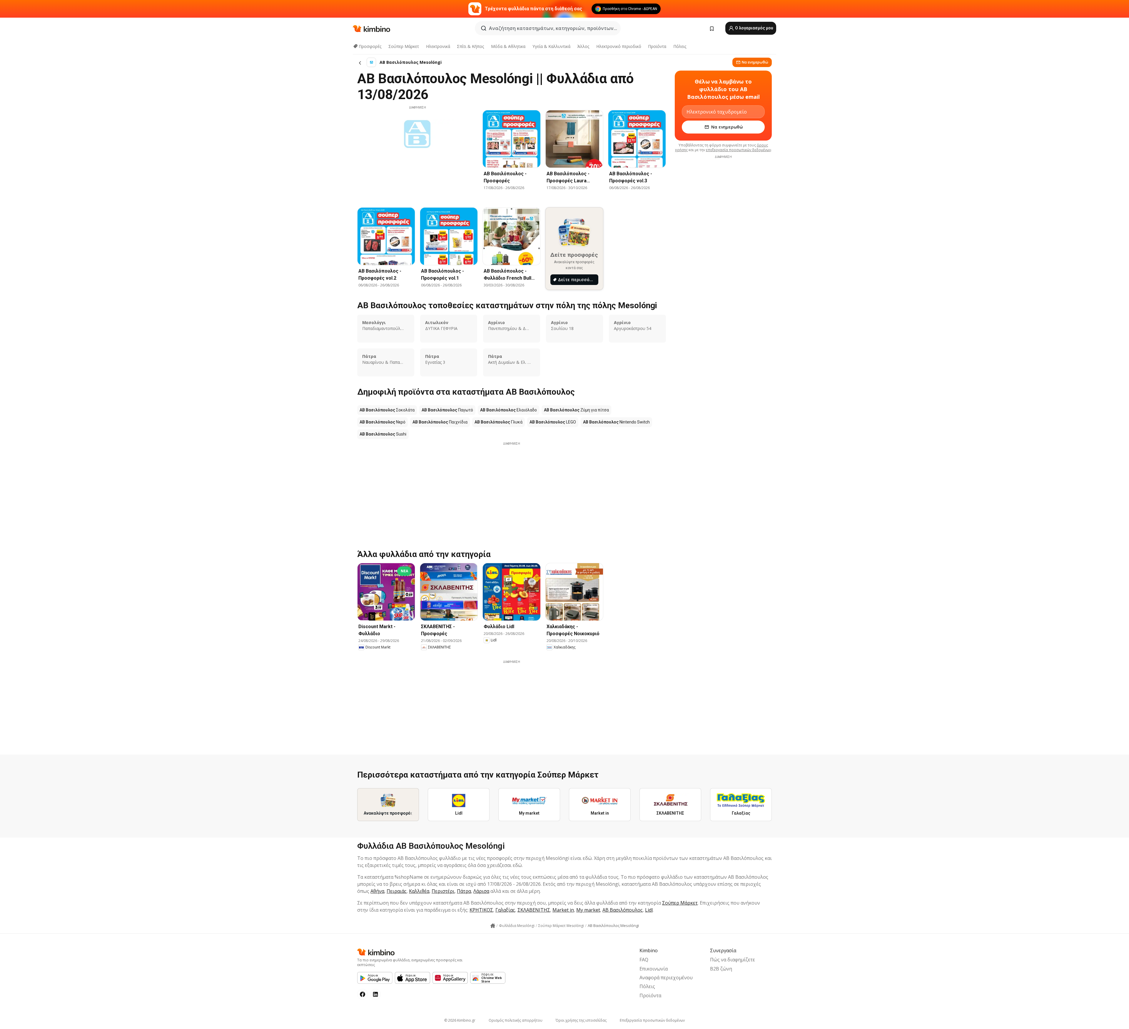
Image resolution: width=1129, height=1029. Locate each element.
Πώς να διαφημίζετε (732, 959)
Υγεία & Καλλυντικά (551, 46)
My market (588, 910)
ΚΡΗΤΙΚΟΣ (481, 910)
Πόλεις (679, 46)
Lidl (649, 910)
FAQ (643, 959)
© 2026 (459, 1020)
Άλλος (583, 46)
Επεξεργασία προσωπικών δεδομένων (652, 1020)
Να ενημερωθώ (755, 62)
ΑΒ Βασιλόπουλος (622, 910)
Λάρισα (481, 891)
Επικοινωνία (653, 968)
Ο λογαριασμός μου (753, 28)
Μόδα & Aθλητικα (508, 46)
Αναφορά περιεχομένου (666, 977)
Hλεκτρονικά (438, 46)
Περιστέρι (443, 891)
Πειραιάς (397, 891)
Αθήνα (377, 891)
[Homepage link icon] (492, 925)
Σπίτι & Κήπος (470, 46)
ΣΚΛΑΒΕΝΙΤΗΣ (533, 910)
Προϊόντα (657, 46)
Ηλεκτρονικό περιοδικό (618, 46)
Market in (563, 910)
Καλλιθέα (419, 891)
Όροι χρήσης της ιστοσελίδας (581, 1020)
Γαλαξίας (505, 910)
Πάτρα (464, 891)
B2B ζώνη (721, 968)
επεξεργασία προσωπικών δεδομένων (738, 149)
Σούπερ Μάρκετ (403, 46)
